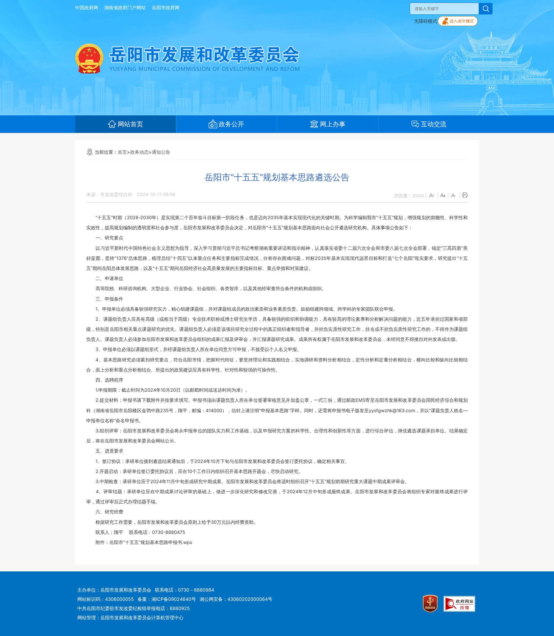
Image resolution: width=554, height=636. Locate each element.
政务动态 (139, 152)
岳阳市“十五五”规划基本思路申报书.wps (150, 542)
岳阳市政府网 (165, 7)
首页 (122, 152)
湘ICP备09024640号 (173, 599)
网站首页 (130, 124)
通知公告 (161, 152)
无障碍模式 (425, 21)
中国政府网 (86, 7)
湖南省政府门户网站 (125, 7)
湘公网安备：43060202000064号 (236, 599)
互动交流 (433, 124)
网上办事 (332, 124)
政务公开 (231, 124)
